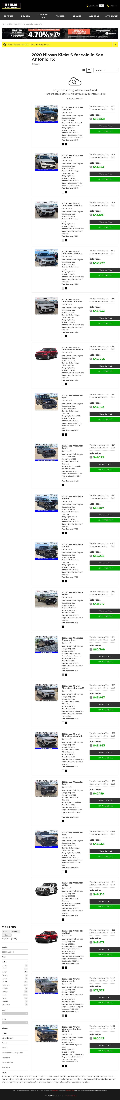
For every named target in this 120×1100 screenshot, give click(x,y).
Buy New (25, 16)
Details (112, 34)
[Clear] (14, 938)
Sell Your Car (43, 16)
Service (77, 16)
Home (4, 24)
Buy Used (8, 16)
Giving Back (111, 16)
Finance (60, 16)
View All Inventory (75, 98)
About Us (94, 16)
